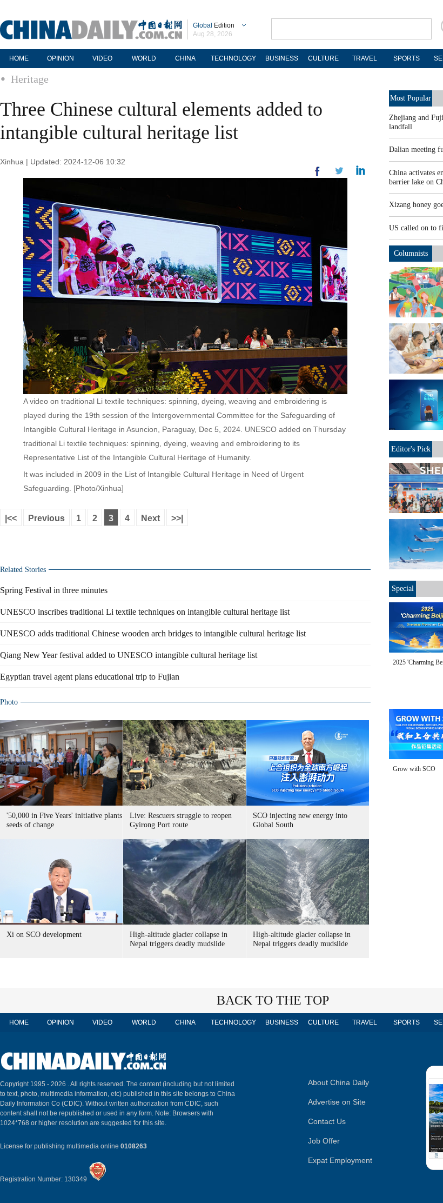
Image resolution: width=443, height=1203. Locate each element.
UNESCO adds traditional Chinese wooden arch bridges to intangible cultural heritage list (153, 633)
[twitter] (360, 173)
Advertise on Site (337, 1102)
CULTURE (323, 58)
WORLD (144, 58)
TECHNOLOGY (233, 58)
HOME (19, 58)
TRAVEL (364, 58)
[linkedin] (339, 174)
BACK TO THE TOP (273, 1000)
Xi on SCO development (44, 935)
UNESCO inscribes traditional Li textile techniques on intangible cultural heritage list (145, 611)
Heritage (30, 79)
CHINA (185, 58)
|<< (11, 518)
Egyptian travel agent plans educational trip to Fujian (89, 676)
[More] (318, 176)
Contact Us (327, 1121)
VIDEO (102, 58)
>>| (177, 518)
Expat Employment (340, 1160)
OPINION (60, 58)
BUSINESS (281, 58)
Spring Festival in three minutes (54, 590)
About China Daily (338, 1082)
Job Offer (324, 1140)
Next (150, 518)
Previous (46, 518)
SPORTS (406, 58)
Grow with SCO (414, 769)
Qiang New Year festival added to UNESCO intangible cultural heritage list (128, 655)
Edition (213, 25)
